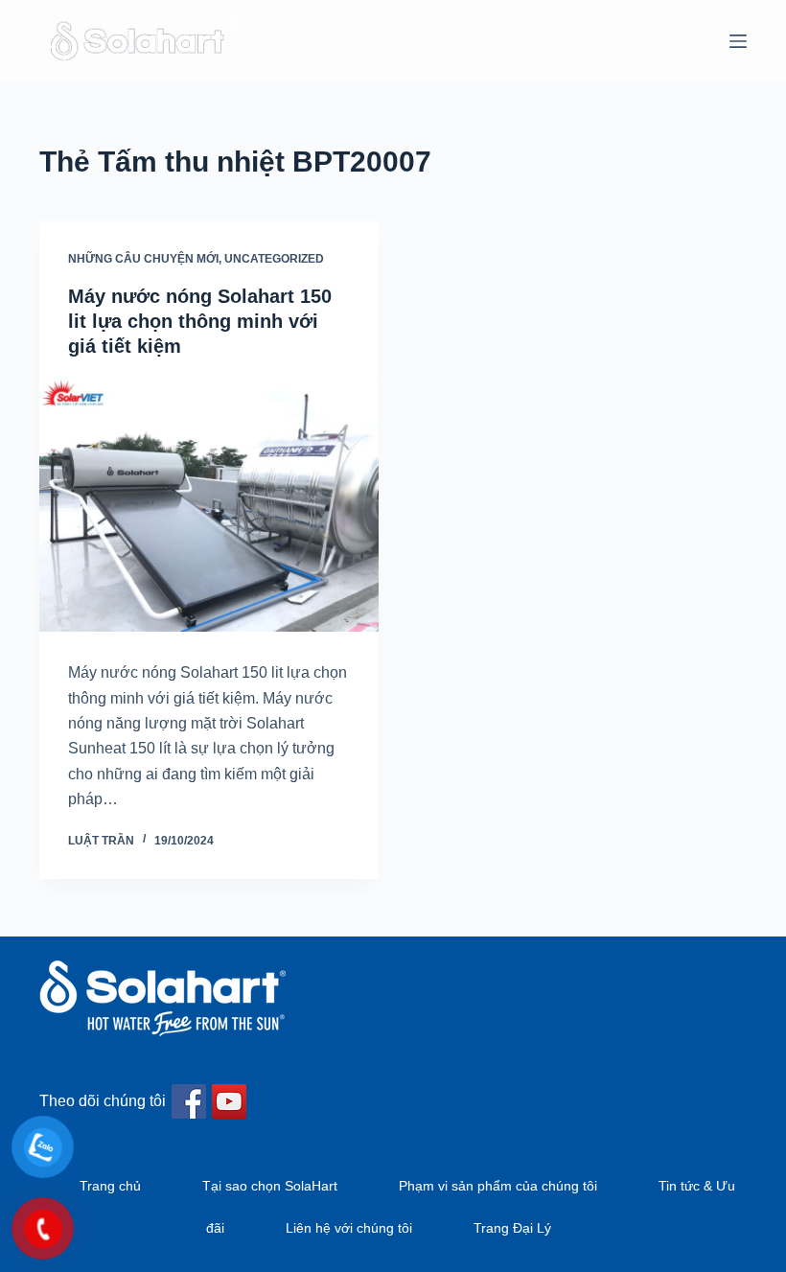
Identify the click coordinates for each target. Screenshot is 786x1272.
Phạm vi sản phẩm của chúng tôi (498, 1185)
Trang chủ (110, 1185)
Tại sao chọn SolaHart (269, 1185)
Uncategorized (274, 259)
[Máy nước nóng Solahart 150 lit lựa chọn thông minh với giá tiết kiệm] (209, 505)
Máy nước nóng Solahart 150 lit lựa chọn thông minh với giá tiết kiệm (200, 321)
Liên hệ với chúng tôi (349, 1228)
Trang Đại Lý (512, 1228)
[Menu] (738, 41)
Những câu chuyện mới (143, 259)
